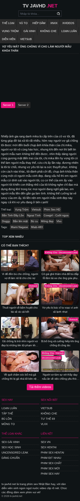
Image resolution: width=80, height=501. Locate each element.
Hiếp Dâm (38, 23)
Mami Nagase (19, 227)
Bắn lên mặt (20, 221)
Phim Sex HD (52, 209)
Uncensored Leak (15, 452)
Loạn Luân (69, 31)
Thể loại (8, 23)
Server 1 (8, 104)
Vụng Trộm (10, 31)
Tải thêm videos (40, 387)
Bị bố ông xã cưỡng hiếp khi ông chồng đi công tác (60, 343)
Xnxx (53, 23)
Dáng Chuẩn (11, 457)
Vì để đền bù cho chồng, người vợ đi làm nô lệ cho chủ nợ (20, 276)
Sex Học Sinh (11, 447)
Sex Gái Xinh (10, 442)
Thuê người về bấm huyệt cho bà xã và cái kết (20, 309)
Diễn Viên (8, 39)
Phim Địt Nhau (51, 457)
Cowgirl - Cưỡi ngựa (56, 215)
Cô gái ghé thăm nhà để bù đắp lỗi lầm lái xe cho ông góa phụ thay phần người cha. (60, 276)
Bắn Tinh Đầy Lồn (13, 215)
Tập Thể (7, 413)
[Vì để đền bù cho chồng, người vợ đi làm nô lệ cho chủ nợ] (20, 260)
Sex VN (45, 442)
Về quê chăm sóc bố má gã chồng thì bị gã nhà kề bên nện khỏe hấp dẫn (20, 377)
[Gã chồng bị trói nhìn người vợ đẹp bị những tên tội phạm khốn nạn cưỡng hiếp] (20, 327)
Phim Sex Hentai (52, 452)
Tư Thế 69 (48, 418)
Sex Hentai (49, 447)
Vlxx (59, 221)
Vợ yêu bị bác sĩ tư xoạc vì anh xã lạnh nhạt (60, 309)
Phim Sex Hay (50, 473)
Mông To (8, 424)
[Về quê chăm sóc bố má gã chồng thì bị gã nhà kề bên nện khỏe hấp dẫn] (20, 361)
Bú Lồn (7, 418)
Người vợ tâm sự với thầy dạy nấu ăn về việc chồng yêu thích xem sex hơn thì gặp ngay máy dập (60, 377)
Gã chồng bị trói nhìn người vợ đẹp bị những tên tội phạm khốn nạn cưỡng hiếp (20, 343)
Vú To (23, 23)
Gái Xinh (29, 31)
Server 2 (23, 104)
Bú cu (34, 221)
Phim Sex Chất (51, 463)
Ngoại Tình (34, 215)
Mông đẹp (47, 221)
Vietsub (26, 39)
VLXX (44, 424)
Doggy (6, 221)
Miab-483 (37, 227)
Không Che (48, 31)
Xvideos (68, 23)
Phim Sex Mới (50, 468)
